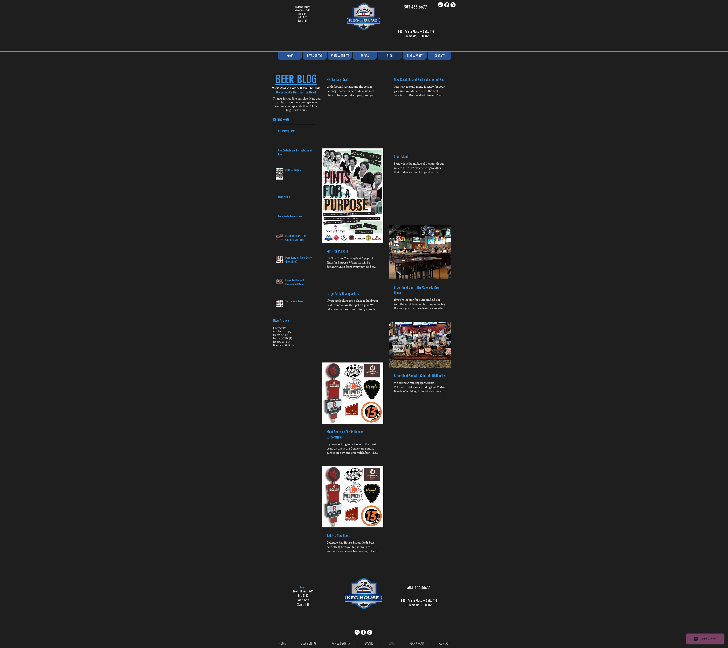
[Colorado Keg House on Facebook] (446, 4)
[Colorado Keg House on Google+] (440, 4)
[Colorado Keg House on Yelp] (453, 4)
